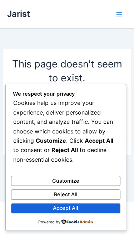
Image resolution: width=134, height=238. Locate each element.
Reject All (66, 194)
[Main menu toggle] (119, 14)
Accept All (65, 208)
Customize (65, 181)
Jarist (18, 14)
